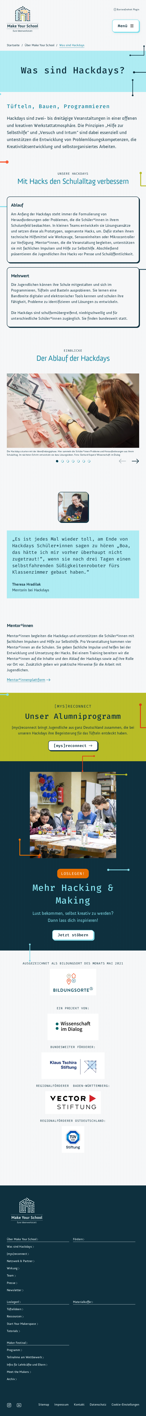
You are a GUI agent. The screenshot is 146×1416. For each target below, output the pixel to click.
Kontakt (79, 1404)
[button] (57, 461)
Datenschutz (98, 1404)
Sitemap (43, 1404)
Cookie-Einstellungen (125, 1404)
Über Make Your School (39, 45)
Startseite (13, 45)
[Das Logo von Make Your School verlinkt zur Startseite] (23, 20)
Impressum (61, 1404)
